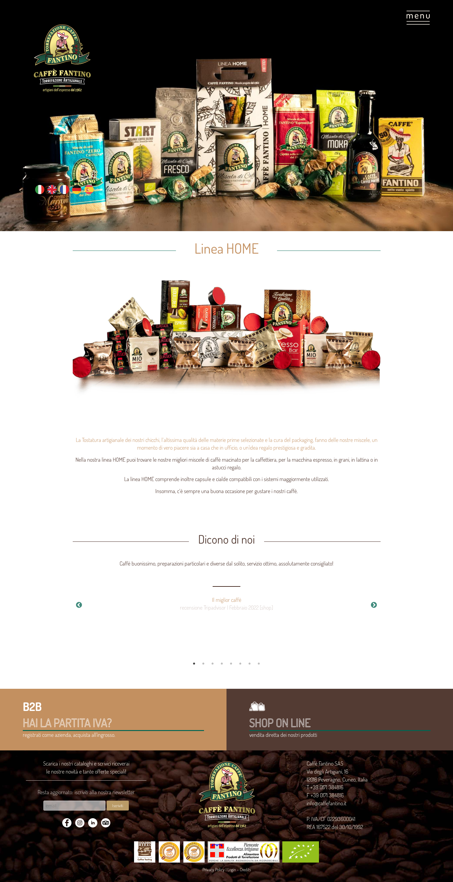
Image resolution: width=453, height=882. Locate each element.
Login (231, 869)
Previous (79, 605)
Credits (245, 869)
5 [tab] (231, 664)
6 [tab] (240, 664)
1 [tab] (194, 664)
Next (374, 605)
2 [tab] (203, 664)
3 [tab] (213, 664)
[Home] (62, 58)
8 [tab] (259, 664)
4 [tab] (222, 664)
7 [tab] (250, 664)
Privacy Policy (213, 869)
